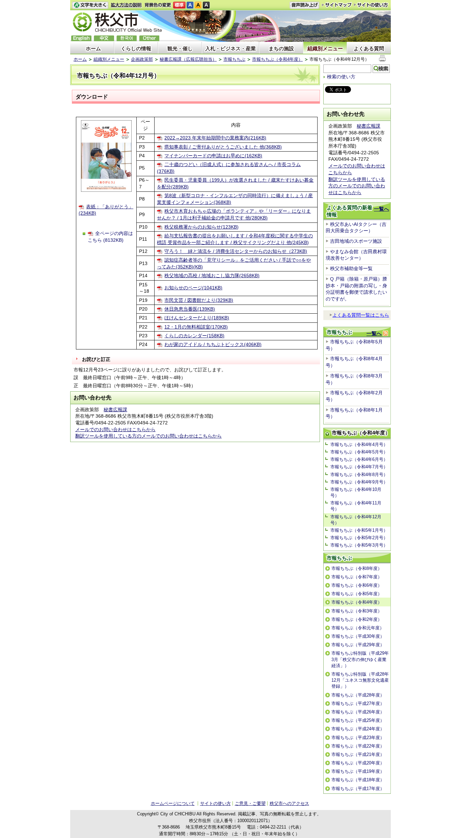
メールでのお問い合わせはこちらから (115, 429)
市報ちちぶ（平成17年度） (357, 788)
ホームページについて (173, 803)
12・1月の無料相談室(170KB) (196, 327)
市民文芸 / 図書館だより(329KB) (198, 300)
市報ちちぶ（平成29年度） (357, 644)
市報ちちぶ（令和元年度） (357, 627)
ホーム (93, 48)
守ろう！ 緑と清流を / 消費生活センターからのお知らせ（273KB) (235, 251)
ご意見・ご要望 (250, 803)
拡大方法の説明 (126, 5)
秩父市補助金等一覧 (351, 268)
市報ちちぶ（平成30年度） (357, 636)
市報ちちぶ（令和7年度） (356, 576)
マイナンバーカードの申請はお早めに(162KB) (213, 155)
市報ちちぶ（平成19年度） (357, 771)
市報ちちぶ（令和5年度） (356, 593)
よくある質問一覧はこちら (360, 315)
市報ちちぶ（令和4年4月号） (359, 444)
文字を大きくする (90, 5)
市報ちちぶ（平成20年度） (357, 762)
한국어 (126, 38)
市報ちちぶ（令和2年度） (356, 619)
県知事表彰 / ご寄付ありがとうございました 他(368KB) (223, 147)
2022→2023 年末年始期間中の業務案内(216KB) (215, 137)
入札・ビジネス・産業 (230, 48)
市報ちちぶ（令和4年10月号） (355, 492)
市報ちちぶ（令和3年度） (356, 610)
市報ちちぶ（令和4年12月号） (355, 519)
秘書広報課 (115, 409)
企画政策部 (142, 59)
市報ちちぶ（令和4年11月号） (355, 506)
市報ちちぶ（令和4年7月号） (359, 466)
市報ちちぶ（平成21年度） (357, 754)
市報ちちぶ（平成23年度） (357, 737)
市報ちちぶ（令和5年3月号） (359, 545)
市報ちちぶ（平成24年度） (357, 728)
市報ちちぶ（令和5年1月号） (359, 530)
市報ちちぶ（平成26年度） (357, 711)
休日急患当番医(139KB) (189, 309)
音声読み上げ (304, 5)
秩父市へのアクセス (289, 803)
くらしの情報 (136, 48)
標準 (179, 5)
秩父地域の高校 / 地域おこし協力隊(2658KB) (212, 275)
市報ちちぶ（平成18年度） (357, 779)
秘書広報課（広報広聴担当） (188, 59)
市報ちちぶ (234, 59)
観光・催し (180, 48)
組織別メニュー (325, 48)
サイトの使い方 (371, 5)
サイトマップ (337, 4)
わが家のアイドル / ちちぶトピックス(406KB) (213, 344)
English (81, 38)
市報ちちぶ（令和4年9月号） (359, 482)
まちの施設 (281, 48)
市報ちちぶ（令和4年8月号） (359, 474)
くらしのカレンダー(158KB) (194, 335)
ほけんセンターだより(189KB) (196, 317)
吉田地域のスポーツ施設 (356, 241)
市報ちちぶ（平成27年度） (357, 703)
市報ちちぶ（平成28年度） (357, 695)
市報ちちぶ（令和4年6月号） (359, 459)
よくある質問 (369, 48)
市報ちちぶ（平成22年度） (357, 746)
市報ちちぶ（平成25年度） (357, 720)
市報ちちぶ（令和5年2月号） (359, 537)
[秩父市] (117, 23)
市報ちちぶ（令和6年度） (356, 585)
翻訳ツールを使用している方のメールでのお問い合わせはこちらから (148, 436)
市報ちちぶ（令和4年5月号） (359, 451)
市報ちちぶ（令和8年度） (356, 568)
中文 (104, 38)
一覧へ (381, 209)
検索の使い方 (341, 76)
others (149, 38)
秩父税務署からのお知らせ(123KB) (201, 227)
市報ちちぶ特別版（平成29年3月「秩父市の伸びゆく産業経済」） (360, 659)
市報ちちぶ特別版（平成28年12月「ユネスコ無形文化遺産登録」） (360, 680)
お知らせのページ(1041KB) (193, 287)
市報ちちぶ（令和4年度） (277, 59)
